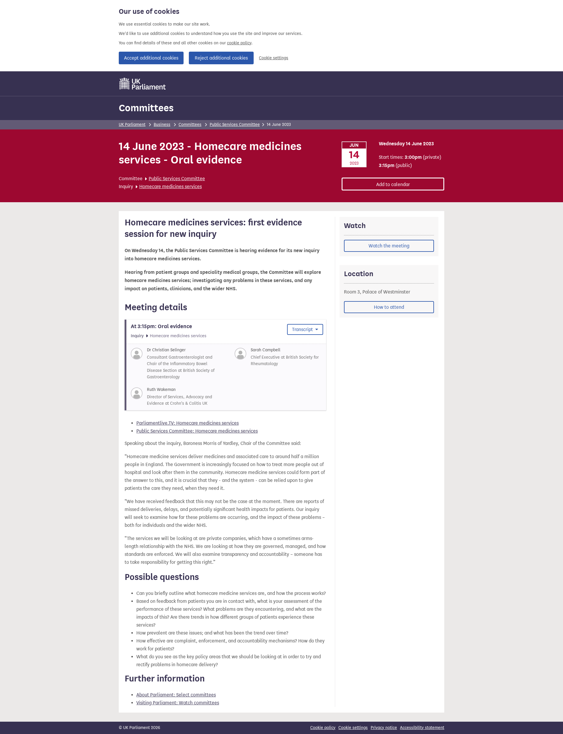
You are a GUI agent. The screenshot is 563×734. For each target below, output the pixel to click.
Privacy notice (384, 727)
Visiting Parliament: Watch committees (177, 703)
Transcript (303, 329)
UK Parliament (132, 124)
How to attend (389, 307)
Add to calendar (393, 184)
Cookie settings (273, 57)
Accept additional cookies (151, 58)
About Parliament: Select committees (176, 695)
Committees (146, 108)
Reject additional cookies (221, 58)
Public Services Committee (235, 124)
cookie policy (239, 43)
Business (162, 124)
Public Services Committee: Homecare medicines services (197, 431)
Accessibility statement (422, 727)
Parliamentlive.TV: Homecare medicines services (187, 423)
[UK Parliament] (143, 83)
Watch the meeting (389, 246)
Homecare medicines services (170, 186)
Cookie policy (322, 727)
